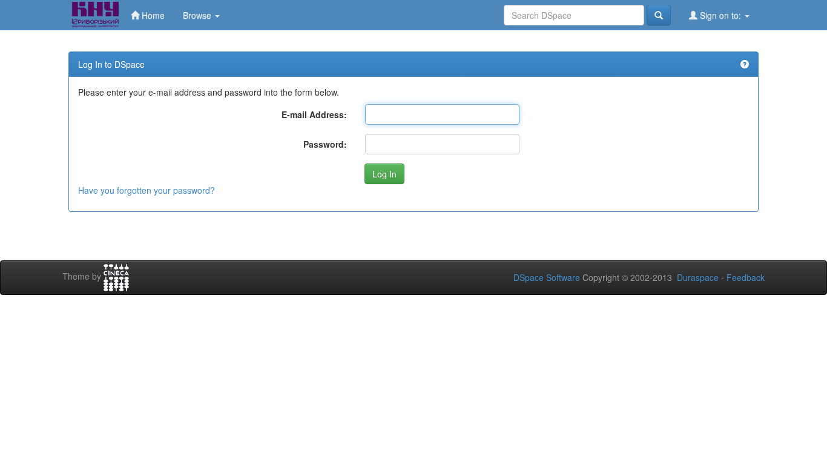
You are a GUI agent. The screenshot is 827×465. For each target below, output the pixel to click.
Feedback (746, 277)
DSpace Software (546, 277)
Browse (198, 15)
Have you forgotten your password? (146, 190)
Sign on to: (720, 15)
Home (152, 15)
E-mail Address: (314, 114)
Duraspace (698, 277)
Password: (325, 144)
